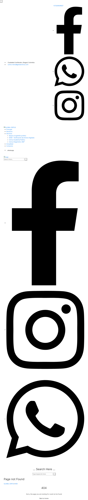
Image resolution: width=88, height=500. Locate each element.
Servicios (9, 134)
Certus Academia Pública (17, 140)
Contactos (9, 146)
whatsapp (10, 150)
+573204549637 (58, 6)
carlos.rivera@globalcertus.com (18, 65)
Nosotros (9, 131)
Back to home (44, 498)
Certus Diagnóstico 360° (17, 142)
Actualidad (9, 144)
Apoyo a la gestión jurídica (17, 136)
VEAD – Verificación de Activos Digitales (21, 138)
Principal (9, 129)
